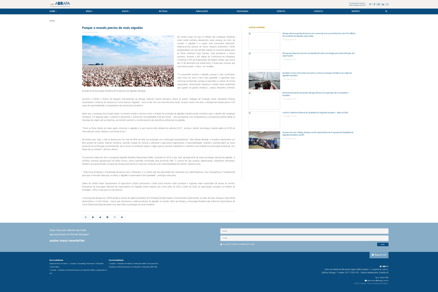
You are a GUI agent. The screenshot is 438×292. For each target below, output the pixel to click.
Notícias (163, 11)
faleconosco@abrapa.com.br (377, 281)
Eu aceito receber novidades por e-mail (239, 244)
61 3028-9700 (383, 278)
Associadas (242, 11)
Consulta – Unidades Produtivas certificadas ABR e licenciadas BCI (133, 264)
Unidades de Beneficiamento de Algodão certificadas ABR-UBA (133, 267)
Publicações (202, 11)
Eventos (281, 11)
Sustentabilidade (116, 260)
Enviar (383, 244)
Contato (318, 11)
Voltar (52, 21)
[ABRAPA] (60, 4)
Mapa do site (380, 255)
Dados (125, 11)
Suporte (356, 11)
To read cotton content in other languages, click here (357, 4)
